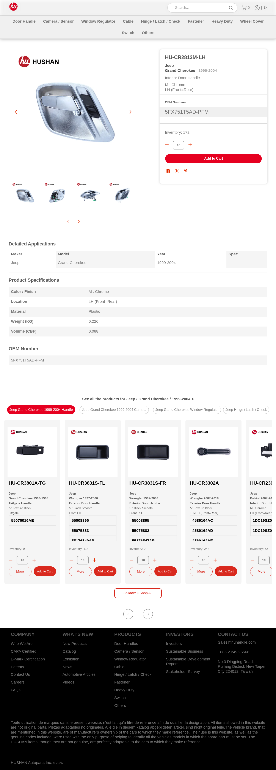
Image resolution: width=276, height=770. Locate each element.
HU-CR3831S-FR (147, 483)
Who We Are (22, 643)
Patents (17, 667)
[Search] (231, 8)
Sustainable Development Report (188, 661)
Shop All (138, 593)
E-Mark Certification (28, 659)
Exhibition (71, 659)
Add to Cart (213, 158)
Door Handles (126, 643)
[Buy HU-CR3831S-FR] (153, 452)
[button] (168, 171)
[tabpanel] (138, 306)
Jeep (169, 65)
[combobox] (199, 8)
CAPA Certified (23, 651)
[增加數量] (190, 145)
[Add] (34, 560)
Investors (174, 643)
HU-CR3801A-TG (27, 483)
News (67, 667)
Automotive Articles (79, 674)
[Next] (130, 112)
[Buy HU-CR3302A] (213, 452)
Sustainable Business (184, 651)
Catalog (69, 651)
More (20, 571)
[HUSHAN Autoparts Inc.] (13, 6)
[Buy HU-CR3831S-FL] (93, 452)
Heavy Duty (124, 690)
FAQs (15, 690)
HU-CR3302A (204, 483)
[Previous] (16, 112)
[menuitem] (245, 8)
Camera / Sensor (129, 651)
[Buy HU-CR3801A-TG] (32, 452)
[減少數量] (167, 145)
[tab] (41, 409)
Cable (119, 667)
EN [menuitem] (265, 7)
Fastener (122, 682)
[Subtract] (11, 560)
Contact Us (20, 674)
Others (120, 705)
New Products (75, 643)
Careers (18, 682)
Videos (68, 682)
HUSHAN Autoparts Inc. (31, 763)
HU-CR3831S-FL (87, 483)
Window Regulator (130, 659)
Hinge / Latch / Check (132, 674)
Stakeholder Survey (183, 671)
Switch (120, 698)
